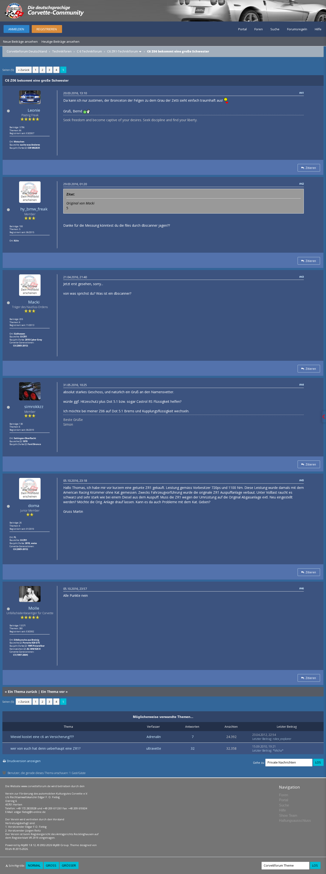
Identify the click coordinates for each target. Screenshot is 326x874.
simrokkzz (33, 406)
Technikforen (62, 51)
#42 (301, 183)
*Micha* (278, 750)
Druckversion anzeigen (24, 761)
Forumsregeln (297, 29)
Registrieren (47, 29)
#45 (301, 480)
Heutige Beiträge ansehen (60, 41)
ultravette (153, 748)
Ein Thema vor (53, 691)
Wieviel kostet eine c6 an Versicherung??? (42, 736)
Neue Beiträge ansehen (20, 41)
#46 (301, 588)
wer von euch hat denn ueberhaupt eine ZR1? (45, 748)
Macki (34, 302)
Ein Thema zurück (22, 691)
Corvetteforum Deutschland (27, 51)
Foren (258, 29)
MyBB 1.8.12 (28, 845)
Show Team (288, 815)
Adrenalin (154, 736)
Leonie (34, 110)
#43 (301, 276)
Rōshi (8, 849)
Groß (51, 865)
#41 (301, 92)
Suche (274, 29)
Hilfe (318, 29)
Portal (242, 29)
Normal (34, 865)
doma (33, 505)
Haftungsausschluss (295, 820)
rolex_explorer (282, 739)
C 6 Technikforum (89, 51)
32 (193, 748)
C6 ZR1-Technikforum (122, 51)
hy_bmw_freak (33, 209)
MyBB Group (61, 845)
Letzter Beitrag (261, 739)
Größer (69, 865)
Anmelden (16, 29)
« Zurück (23, 70)
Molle (33, 608)
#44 (301, 384)
